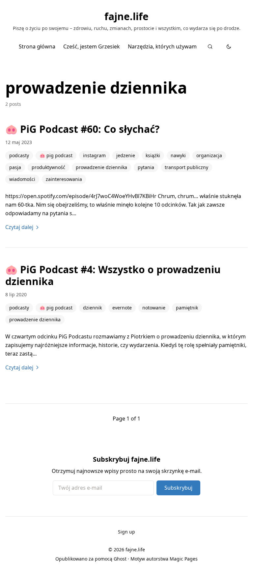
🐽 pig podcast (56, 155)
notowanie (153, 307)
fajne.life (126, 16)
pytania (146, 167)
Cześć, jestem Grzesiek (91, 46)
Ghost (120, 559)
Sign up (126, 532)
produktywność (48, 167)
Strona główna (37, 46)
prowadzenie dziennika (101, 167)
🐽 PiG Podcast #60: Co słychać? (82, 129)
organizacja (209, 155)
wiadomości (22, 179)
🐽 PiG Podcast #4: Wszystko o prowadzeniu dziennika (113, 275)
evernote (122, 307)
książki (153, 155)
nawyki (178, 155)
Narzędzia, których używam (162, 46)
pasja (15, 167)
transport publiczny (186, 167)
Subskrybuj (178, 487)
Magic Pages (184, 559)
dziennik (92, 307)
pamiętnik (187, 307)
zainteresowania (64, 179)
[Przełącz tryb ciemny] (228, 46)
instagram (94, 155)
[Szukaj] (210, 46)
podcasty (19, 155)
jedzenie (125, 155)
